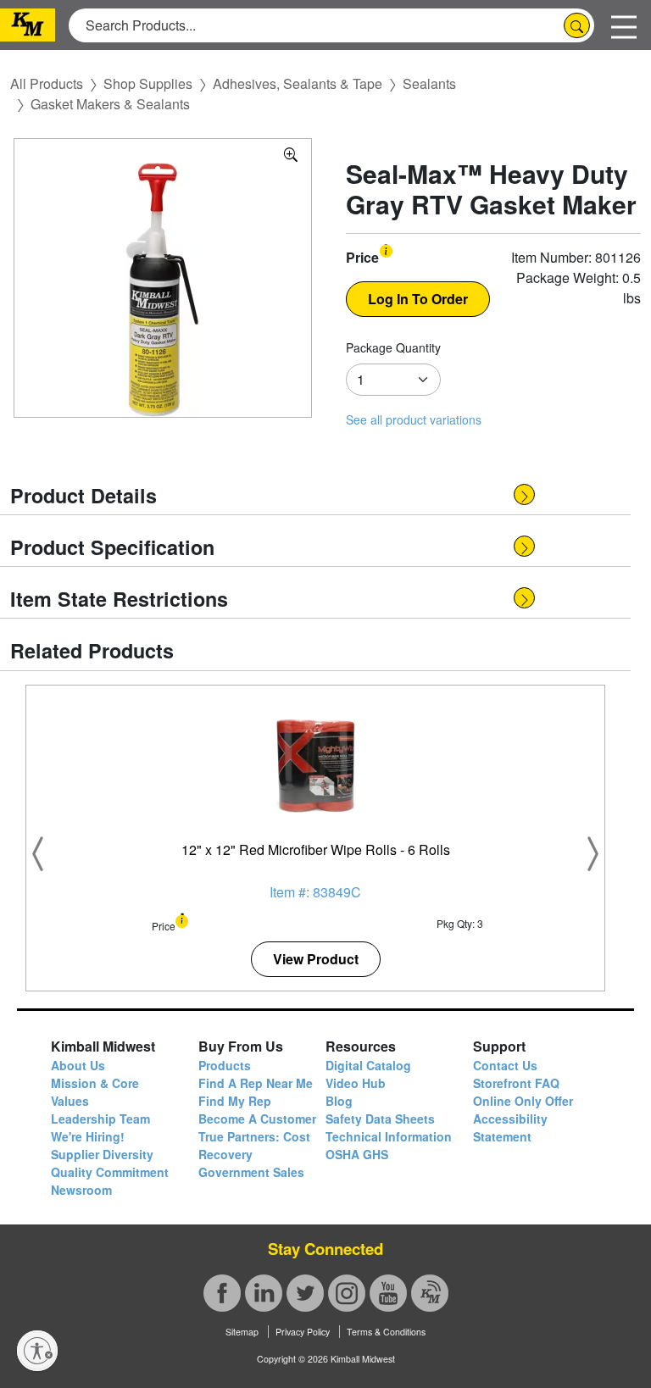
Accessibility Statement (510, 1127)
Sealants (429, 83)
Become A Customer (257, 1118)
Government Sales (251, 1171)
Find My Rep (234, 1100)
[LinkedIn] (263, 1293)
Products (224, 1065)
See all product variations (413, 419)
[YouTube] (388, 1293)
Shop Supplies (147, 83)
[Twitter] (305, 1293)
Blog (339, 1100)
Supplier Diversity (102, 1154)
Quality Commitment (110, 1171)
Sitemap (242, 1331)
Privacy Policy (302, 1331)
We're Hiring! (88, 1136)
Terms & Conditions (386, 1331)
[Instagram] (346, 1293)
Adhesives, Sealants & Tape (297, 83)
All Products (46, 83)
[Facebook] (222, 1293)
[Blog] (429, 1293)
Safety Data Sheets (380, 1118)
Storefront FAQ (516, 1082)
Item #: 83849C (315, 892)
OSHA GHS (357, 1154)
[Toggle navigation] (624, 25)
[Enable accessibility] (37, 1350)
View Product (316, 959)
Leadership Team (100, 1118)
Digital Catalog (368, 1065)
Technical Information (389, 1136)
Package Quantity (393, 347)
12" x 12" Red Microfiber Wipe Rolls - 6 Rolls (315, 849)
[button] (386, 249)
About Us (78, 1065)
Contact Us (505, 1065)
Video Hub (356, 1082)
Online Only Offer (523, 1100)
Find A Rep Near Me (255, 1082)
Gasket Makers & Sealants (110, 104)
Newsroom (81, 1189)
